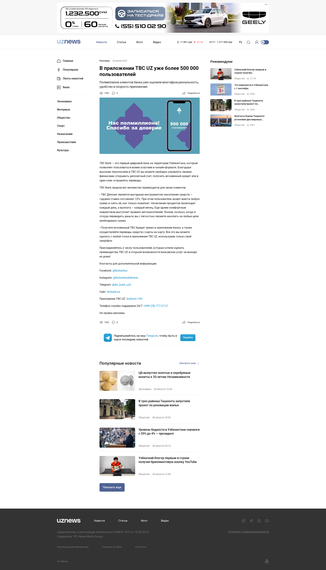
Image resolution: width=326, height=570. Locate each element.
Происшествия (66, 142)
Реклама (104, 60)
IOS (140, 298)
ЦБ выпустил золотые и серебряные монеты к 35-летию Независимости (165, 374)
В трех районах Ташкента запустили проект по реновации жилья (164, 403)
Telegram (152, 335)
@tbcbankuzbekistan (125, 277)
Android (131, 298)
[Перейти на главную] (68, 42)
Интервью (63, 109)
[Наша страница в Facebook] (259, 521)
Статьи (121, 42)
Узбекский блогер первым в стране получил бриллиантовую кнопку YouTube (168, 460)
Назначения (65, 134)
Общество (63, 117)
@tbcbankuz (120, 270)
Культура (63, 150)
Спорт (61, 126)
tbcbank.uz (113, 291)
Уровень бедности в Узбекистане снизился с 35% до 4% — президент (169, 431)
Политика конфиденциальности (248, 531)
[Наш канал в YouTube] (267, 521)
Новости (101, 42)
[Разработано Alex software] (267, 561)
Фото (139, 42)
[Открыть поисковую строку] (249, 42)
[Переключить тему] (265, 42)
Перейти (188, 337)
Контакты (141, 547)
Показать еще (112, 487)
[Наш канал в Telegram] (251, 521)
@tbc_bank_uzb (121, 284)
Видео (157, 42)
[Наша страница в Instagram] (243, 521)
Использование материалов (72, 547)
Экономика (64, 101)
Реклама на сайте (112, 547)
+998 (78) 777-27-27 (156, 305)
